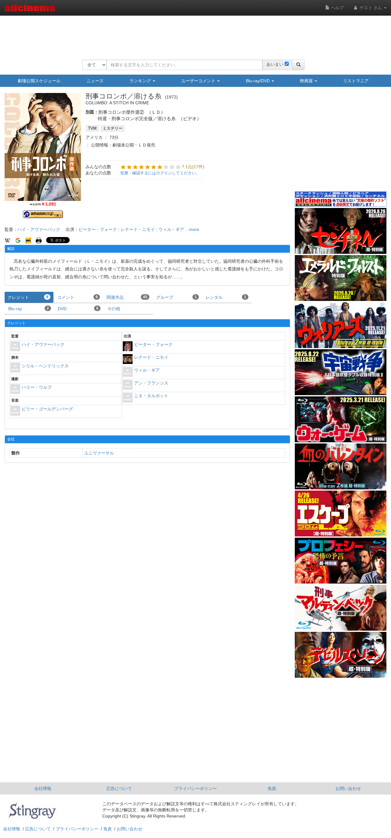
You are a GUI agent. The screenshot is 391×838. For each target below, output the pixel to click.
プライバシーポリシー (195, 788)
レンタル (226, 297)
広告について (119, 788)
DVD (78, 308)
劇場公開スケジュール (39, 80)
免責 (272, 788)
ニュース (95, 80)
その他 (113, 308)
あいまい (274, 64)
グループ (176, 297)
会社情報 (42, 788)
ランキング (141, 80)
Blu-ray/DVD (258, 80)
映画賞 (307, 80)
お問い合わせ (348, 788)
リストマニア (356, 80)
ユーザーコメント (199, 80)
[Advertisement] (193, 33)
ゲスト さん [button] (370, 7)
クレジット (28, 297)
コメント (77, 297)
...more (192, 229)
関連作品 (127, 297)
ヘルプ (337, 7)
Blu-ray (28, 308)
